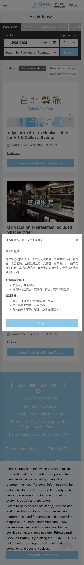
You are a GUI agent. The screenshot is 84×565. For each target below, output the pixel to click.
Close (42, 323)
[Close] (77, 240)
